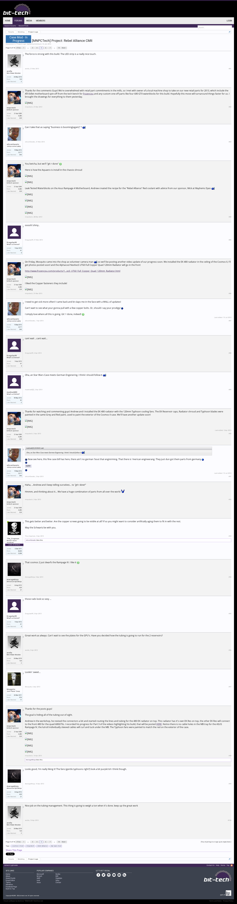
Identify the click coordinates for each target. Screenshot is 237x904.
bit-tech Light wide (11, 865)
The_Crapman (13, 539)
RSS (232, 865)
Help (217, 865)
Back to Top (10, 889)
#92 (230, 499)
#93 (230, 536)
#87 (230, 321)
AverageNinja (13, 580)
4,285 (20, 116)
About (8, 876)
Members (40, 21)
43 (21, 400)
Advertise (9, 885)
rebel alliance (42, 846)
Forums (18, 21)
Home (7, 21)
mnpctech (11, 108)
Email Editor (10, 880)
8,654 (20, 551)
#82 (230, 107)
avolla (9, 71)
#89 (230, 390)
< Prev (18, 48)
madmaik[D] (12, 392)
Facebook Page (11, 887)
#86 (230, 293)
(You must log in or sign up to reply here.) (216, 842)
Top (228, 865)
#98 (230, 756)
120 (20, 79)
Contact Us (211, 865)
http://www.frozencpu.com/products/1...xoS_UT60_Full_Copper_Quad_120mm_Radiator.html (72, 270)
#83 (230, 142)
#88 (230, 353)
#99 (230, 784)
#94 (230, 577)
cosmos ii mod (17, 846)
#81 (230, 69)
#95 (230, 614)
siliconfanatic (13, 144)
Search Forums (10, 26)
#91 (230, 476)
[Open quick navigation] (229, 32)
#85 (230, 240)
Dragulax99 (12, 242)
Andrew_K (37, 44)
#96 (230, 650)
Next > (64, 48)
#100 (229, 820)
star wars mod (56, 846)
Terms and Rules (215, 901)
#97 (230, 687)
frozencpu (88, 93)
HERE (159, 724)
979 (20, 697)
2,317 (20, 152)
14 (59, 48)
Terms (8, 882)
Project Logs (21, 44)
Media (29, 21)
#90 (230, 434)
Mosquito (11, 689)
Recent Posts (23, 26)
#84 (230, 217)
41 (21, 250)
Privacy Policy (228, 901)
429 (20, 587)
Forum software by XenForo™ (23, 901)
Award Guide (10, 878)
